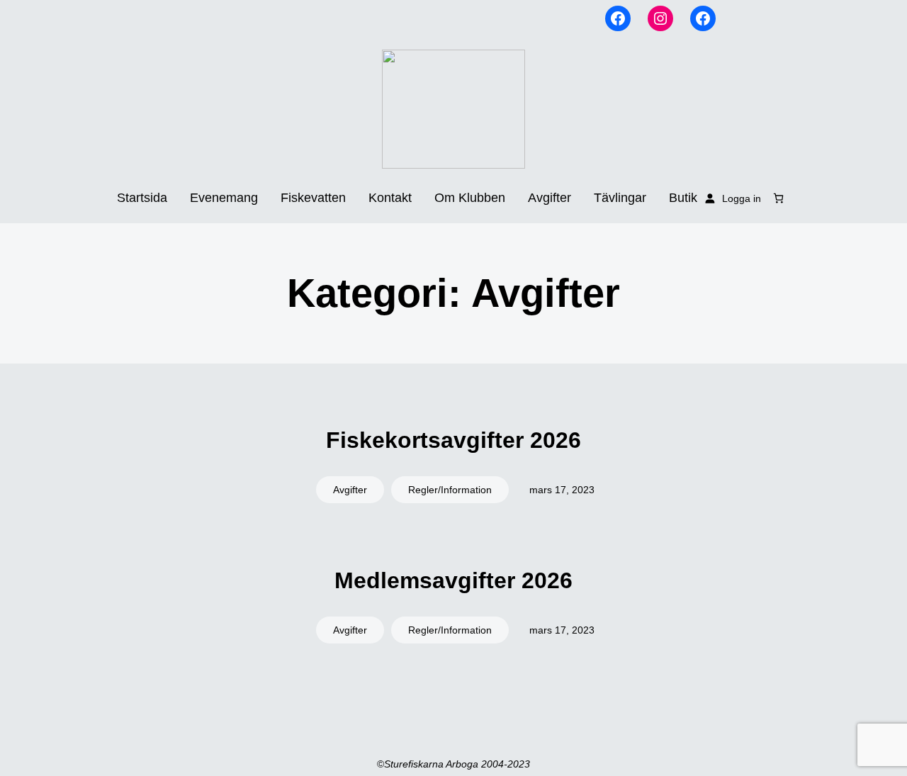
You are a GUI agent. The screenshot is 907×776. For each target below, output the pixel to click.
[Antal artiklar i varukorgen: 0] (778, 198)
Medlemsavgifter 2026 (453, 580)
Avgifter (350, 489)
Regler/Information (450, 489)
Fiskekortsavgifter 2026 (453, 440)
